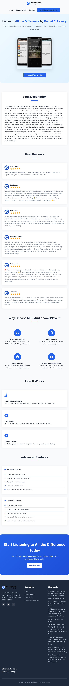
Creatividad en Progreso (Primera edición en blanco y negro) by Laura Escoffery (57, 649)
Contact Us (29, 597)
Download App (21, 10)
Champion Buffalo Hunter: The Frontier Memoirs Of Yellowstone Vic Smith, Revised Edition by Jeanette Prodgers (57, 629)
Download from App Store (34, 75)
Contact (32, 10)
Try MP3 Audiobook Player (48, 10)
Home (11, 10)
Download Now (34, 565)
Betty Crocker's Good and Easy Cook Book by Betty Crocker (57, 603)
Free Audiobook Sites (32, 601)
